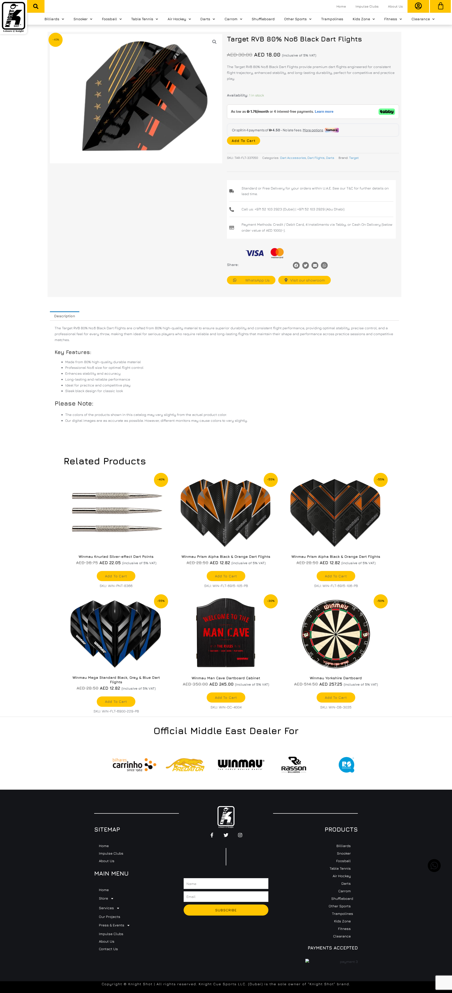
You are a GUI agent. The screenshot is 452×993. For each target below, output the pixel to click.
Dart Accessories (293, 158)
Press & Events (111, 925)
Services (106, 908)
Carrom (231, 19)
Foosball (109, 19)
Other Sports (295, 19)
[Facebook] (296, 265)
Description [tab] (64, 316)
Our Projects (109, 917)
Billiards (51, 19)
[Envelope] (314, 265)
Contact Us (108, 949)
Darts (205, 19)
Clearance (421, 19)
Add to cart (243, 141)
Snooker (80, 19)
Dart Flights (316, 158)
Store (103, 898)
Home (341, 6)
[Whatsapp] (324, 265)
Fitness (390, 19)
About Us (395, 6)
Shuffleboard (263, 19)
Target (354, 158)
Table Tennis (142, 19)
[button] (35, 6)
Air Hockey (177, 19)
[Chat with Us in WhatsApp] (434, 871)
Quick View (116, 547)
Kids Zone (361, 19)
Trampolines (332, 19)
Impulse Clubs (367, 6)
